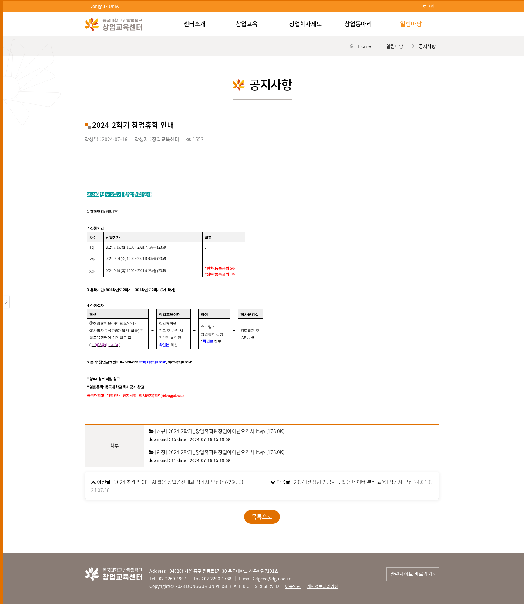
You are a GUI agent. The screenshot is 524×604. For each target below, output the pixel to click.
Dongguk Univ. (104, 6)
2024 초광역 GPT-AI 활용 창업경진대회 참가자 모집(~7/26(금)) (178, 481)
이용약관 (293, 586)
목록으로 (262, 517)
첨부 (114, 445)
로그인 (429, 6)
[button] (412, 574)
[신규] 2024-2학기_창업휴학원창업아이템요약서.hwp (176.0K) (219, 431)
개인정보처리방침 (322, 586)
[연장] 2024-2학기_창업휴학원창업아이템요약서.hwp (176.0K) (219, 452)
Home (364, 46)
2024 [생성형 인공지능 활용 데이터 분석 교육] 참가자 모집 (353, 481)
